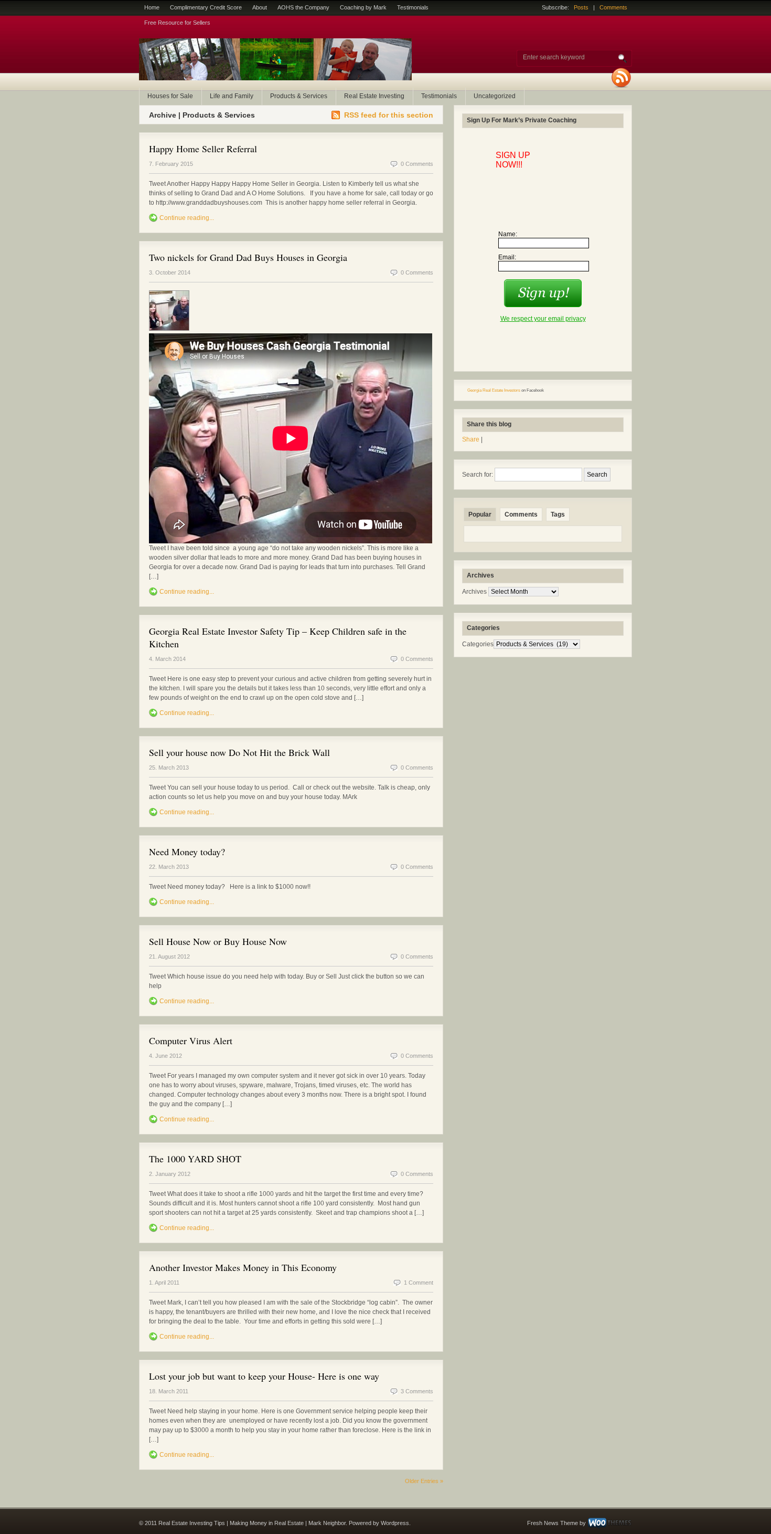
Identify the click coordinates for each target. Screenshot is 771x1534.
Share (470, 439)
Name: (507, 234)
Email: (507, 257)
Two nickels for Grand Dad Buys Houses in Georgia (248, 257)
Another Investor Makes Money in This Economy (243, 1267)
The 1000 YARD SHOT (195, 1158)
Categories (478, 644)
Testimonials (413, 7)
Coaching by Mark (363, 7)
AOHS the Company (303, 7)
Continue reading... (186, 218)
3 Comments (417, 1391)
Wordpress (395, 1523)
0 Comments (417, 164)
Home (151, 7)
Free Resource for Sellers (177, 22)
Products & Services (298, 96)
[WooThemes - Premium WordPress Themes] (609, 1523)
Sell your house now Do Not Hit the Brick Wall (239, 752)
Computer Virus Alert (190, 1040)
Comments (613, 7)
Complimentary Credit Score (206, 7)
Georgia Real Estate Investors (493, 390)
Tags (558, 514)
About (259, 7)
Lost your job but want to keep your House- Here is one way (264, 1376)
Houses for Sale (170, 96)
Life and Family (231, 96)
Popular (479, 514)
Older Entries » (424, 1481)
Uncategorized (495, 96)
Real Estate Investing (374, 96)
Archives (474, 591)
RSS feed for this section (388, 115)
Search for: (477, 474)
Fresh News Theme (552, 1523)
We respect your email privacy (543, 318)
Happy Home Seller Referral (203, 148)
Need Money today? (187, 851)
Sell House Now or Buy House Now (218, 941)
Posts (581, 7)
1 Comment (418, 1282)
